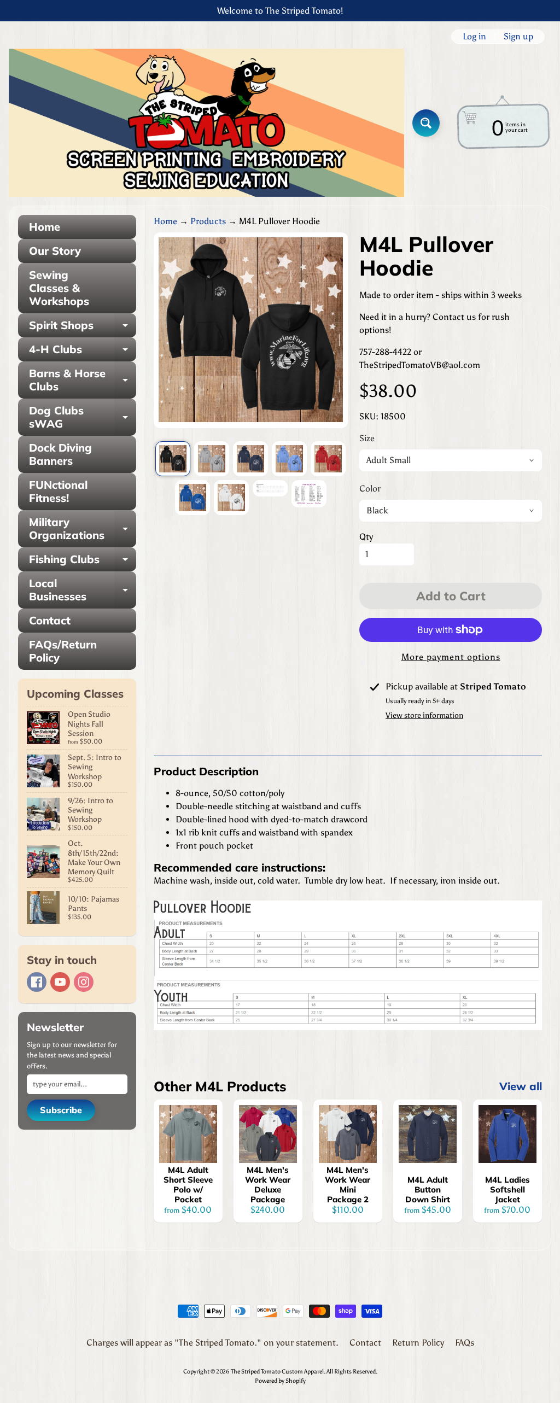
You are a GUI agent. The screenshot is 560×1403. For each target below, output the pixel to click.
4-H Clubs (82, 351)
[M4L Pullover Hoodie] (172, 458)
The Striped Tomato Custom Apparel (277, 1371)
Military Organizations (82, 529)
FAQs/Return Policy (63, 651)
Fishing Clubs (82, 561)
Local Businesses (82, 590)
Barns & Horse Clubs (82, 380)
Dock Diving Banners (60, 454)
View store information (424, 715)
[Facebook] (36, 982)
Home (44, 226)
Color (370, 488)
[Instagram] (84, 982)
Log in (474, 36)
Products (208, 221)
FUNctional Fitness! (58, 491)
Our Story (55, 251)
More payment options (450, 657)
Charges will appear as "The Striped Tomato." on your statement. (212, 1342)
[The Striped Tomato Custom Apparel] (206, 123)
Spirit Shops (82, 327)
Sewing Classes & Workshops (59, 288)
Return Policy (418, 1342)
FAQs (464, 1342)
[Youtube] (60, 982)
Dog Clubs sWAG (82, 418)
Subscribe (61, 1109)
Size (367, 438)
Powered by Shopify (280, 1380)
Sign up (518, 36)
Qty (366, 536)
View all (520, 1086)
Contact (50, 620)
